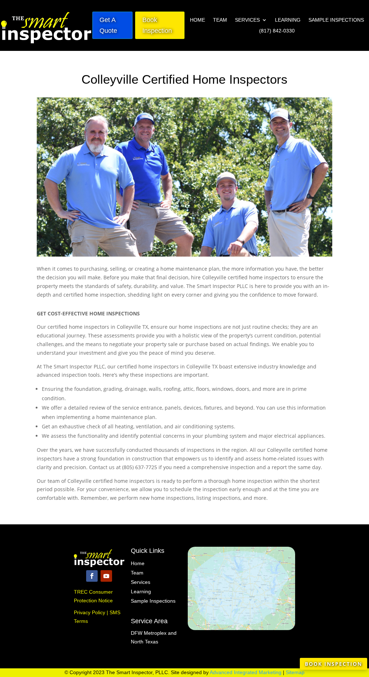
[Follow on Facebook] (92, 576)
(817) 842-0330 (277, 31)
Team (220, 20)
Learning (288, 20)
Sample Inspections (336, 20)
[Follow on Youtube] (106, 576)
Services (247, 20)
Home (197, 20)
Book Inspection (157, 25)
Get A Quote (108, 25)
